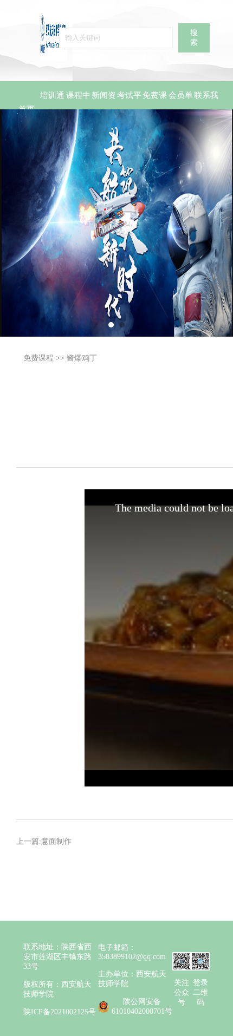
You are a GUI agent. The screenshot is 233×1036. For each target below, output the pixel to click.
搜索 (194, 38)
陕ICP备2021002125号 (59, 1012)
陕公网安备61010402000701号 (142, 1006)
